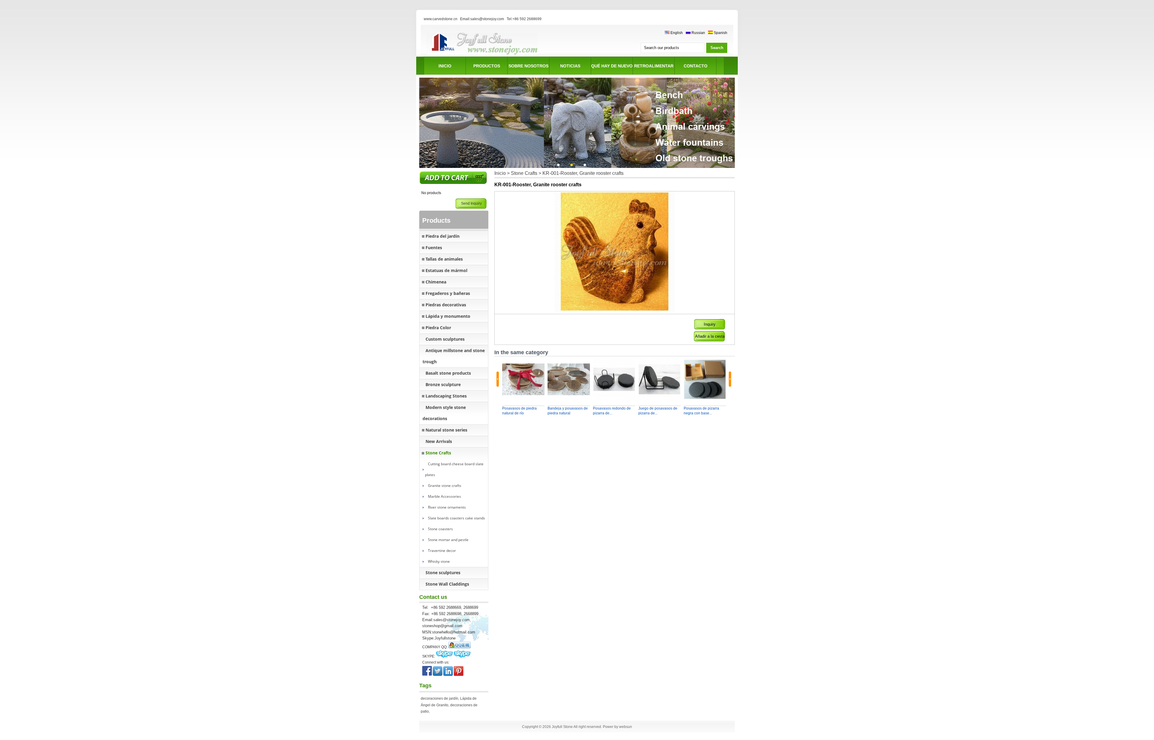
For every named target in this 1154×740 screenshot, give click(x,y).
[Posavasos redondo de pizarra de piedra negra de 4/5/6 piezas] (614, 379)
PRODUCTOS (486, 65)
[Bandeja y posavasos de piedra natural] (569, 379)
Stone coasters (440, 528)
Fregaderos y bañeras (448, 293)
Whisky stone (439, 561)
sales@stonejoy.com (451, 620)
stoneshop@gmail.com (442, 626)
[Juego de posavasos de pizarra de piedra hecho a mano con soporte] (659, 379)
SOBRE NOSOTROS (528, 65)
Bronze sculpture (443, 384)
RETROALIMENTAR (653, 65)
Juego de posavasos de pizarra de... (657, 410)
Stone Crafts (438, 453)
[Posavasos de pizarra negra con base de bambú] (705, 379)
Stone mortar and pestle (448, 539)
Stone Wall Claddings (447, 584)
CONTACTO (695, 65)
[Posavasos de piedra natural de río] (523, 379)
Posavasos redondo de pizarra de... (612, 410)
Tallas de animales (444, 259)
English (676, 33)
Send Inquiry (471, 203)
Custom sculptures (445, 339)
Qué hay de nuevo (612, 65)
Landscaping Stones (446, 396)
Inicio (500, 173)
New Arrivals (439, 441)
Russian (698, 33)
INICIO (444, 65)
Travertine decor (442, 550)
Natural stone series (446, 430)
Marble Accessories (444, 496)
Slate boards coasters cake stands (456, 518)
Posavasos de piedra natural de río (519, 410)
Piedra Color (438, 327)
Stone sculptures (443, 572)
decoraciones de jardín (439, 698)
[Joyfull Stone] (482, 56)
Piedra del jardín (442, 236)
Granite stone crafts (444, 485)
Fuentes (434, 247)
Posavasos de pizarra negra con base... (701, 410)
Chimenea (436, 282)
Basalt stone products (448, 373)
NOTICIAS (570, 65)
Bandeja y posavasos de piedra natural (568, 410)
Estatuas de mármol (446, 270)
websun (625, 727)
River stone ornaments (447, 507)
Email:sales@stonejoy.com (482, 19)
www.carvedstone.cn (440, 19)
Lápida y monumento (448, 316)
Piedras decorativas (446, 305)
